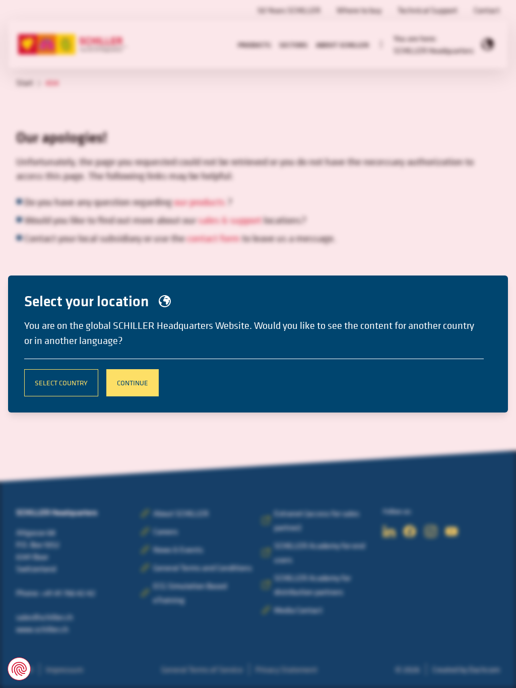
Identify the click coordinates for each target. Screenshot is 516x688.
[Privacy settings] (19, 668)
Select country (61, 382)
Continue (132, 382)
